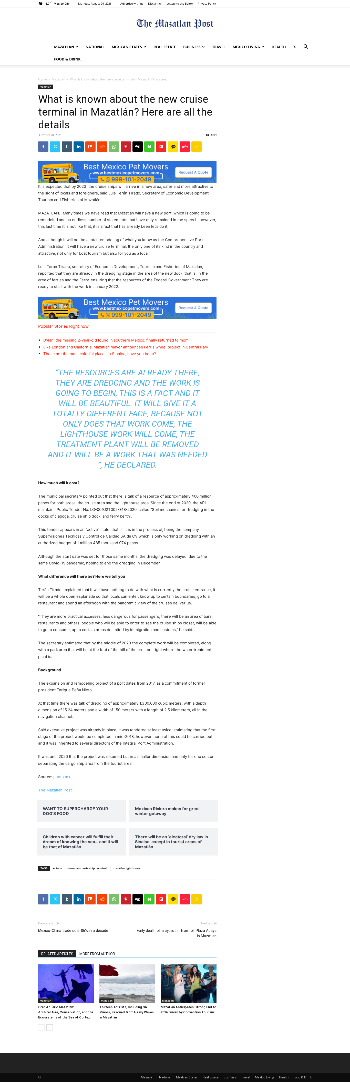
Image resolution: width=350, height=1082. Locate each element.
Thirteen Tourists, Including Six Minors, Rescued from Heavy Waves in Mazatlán (126, 1012)
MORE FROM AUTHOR (97, 954)
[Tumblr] (67, 146)
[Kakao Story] (173, 146)
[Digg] (137, 146)
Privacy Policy (207, 3)
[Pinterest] (126, 146)
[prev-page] (41, 1027)
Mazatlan (64, 46)
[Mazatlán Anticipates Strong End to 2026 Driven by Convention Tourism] (189, 983)
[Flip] (161, 146)
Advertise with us (131, 3)
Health (279, 46)
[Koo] (196, 146)
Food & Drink (67, 59)
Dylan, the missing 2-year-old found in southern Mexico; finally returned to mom (116, 340)
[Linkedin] (79, 146)
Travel (218, 46)
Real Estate (164, 46)
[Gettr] (185, 146)
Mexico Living (246, 46)
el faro (57, 868)
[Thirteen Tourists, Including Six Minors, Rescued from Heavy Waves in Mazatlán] (127, 983)
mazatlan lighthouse (126, 868)
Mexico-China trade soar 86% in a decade (73, 930)
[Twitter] (294, 47)
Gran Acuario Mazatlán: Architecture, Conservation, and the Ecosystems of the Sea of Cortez (65, 1012)
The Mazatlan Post (55, 790)
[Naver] (149, 146)
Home (42, 79)
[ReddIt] (102, 146)
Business (192, 46)
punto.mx (61, 776)
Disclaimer (155, 3)
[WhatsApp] (114, 146)
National (95, 46)
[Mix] (90, 146)
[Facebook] (43, 146)
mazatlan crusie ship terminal (87, 868)
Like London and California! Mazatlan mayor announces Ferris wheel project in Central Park (125, 347)
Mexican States (127, 46)
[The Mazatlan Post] (175, 24)
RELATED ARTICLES (57, 954)
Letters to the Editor (180, 3)
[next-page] (49, 1027)
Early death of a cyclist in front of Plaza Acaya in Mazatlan (177, 933)
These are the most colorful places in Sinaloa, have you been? (99, 353)
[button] (306, 47)
